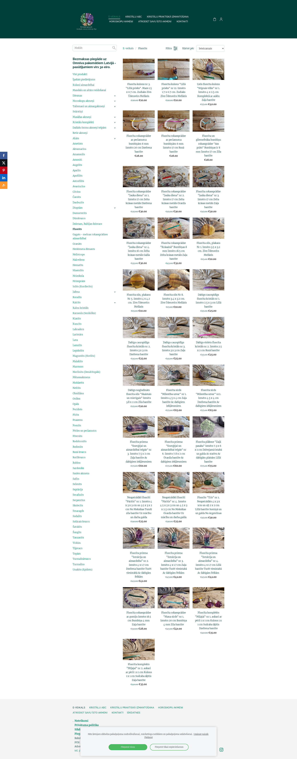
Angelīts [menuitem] (77, 165)
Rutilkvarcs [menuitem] (79, 457)
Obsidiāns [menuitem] (78, 393)
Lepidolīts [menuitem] (78, 350)
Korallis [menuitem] (77, 297)
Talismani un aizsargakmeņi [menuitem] (89, 106)
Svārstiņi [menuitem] (78, 111)
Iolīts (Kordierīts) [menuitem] (83, 286)
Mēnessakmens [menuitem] (81, 377)
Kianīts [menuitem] (77, 318)
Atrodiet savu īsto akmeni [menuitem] (154, 21)
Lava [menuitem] (75, 339)
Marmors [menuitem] (78, 366)
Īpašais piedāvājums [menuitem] (84, 79)
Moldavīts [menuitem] (78, 382)
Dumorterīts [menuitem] (80, 213)
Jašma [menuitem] (76, 291)
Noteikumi (82, 720)
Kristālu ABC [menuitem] (133, 16)
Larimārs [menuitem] (78, 334)
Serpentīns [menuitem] (79, 500)
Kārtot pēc (188, 48)
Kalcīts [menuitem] (76, 302)
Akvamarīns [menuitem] (79, 149)
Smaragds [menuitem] (78, 510)
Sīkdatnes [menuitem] (133, 712)
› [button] (115, 95)
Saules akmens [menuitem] (81, 473)
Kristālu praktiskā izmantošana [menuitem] (168, 16)
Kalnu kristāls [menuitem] (80, 307)
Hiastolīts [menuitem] (78, 270)
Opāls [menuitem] (76, 404)
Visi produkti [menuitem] (80, 74)
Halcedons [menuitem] (78, 259)
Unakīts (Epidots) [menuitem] (82, 569)
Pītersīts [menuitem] (77, 436)
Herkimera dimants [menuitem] (84, 249)
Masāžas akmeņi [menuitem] (82, 117)
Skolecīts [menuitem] (78, 505)
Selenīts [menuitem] (77, 484)
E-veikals (128, 48)
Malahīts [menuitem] (78, 361)
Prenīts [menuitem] (77, 425)
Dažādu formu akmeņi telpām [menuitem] (89, 127)
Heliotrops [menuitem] (79, 254)
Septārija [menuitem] (78, 489)
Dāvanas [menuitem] (77, 95)
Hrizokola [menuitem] (78, 275)
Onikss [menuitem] (76, 398)
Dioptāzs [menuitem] (77, 207)
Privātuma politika (87, 725)
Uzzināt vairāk (201, 734)
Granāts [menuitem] (77, 243)
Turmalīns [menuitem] (78, 564)
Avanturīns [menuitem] (79, 186)
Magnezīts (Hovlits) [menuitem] (84, 355)
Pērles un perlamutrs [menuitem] (84, 430)
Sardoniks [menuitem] (78, 468)
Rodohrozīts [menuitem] (79, 441)
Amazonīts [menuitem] (79, 154)
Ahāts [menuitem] (76, 138)
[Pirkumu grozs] (214, 19)
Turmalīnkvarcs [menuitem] (82, 558)
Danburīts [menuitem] (78, 202)
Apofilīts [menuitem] (77, 175)
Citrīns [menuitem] (76, 191)
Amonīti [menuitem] (77, 159)
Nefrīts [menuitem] (77, 387)
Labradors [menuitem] (78, 329)
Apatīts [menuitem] (77, 170)
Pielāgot (148, 737)
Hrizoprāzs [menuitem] (79, 281)
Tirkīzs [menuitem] (77, 542)
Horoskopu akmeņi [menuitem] (121, 21)
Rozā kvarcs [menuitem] (79, 452)
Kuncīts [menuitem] (77, 323)
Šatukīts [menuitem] (77, 526)
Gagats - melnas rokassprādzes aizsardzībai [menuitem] (90, 236)
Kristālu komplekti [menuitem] (83, 122)
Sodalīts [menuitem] (77, 516)
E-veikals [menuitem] (114, 16)
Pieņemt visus (128, 747)
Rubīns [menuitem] (76, 462)
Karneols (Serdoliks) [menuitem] (84, 313)
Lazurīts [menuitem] (77, 345)
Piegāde (79, 733)
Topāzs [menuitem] (77, 553)
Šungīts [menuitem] (77, 532)
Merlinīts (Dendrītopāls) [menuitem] (86, 372)
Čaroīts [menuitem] (77, 197)
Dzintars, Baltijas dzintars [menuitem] (87, 223)
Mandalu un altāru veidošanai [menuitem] (89, 90)
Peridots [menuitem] (77, 409)
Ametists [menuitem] (78, 143)
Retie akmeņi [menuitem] (80, 132)
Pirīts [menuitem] (76, 414)
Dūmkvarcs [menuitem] (79, 218)
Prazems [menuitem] (77, 420)
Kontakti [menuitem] (182, 21)
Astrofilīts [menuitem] (78, 181)
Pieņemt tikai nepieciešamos (169, 747)
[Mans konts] (221, 19)
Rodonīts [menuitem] (78, 446)
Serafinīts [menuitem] (78, 494)
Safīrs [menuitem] (76, 478)
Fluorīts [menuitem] (77, 229)
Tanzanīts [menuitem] (78, 537)
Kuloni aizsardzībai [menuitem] (83, 84)
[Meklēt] (114, 48)
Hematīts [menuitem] (78, 265)
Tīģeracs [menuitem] (77, 548)
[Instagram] (221, 749)
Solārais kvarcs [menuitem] (81, 521)
